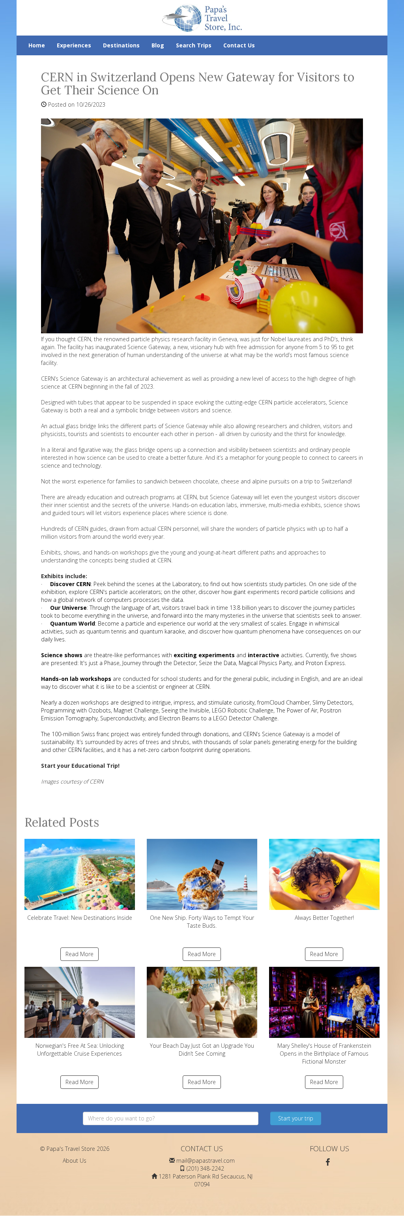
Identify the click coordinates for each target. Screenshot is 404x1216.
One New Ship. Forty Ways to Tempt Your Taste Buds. (202, 921)
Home (36, 45)
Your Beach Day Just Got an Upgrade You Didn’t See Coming (202, 1049)
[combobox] (170, 1118)
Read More (79, 954)
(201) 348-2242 (205, 1168)
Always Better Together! (324, 917)
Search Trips (193, 45)
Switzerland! (337, 481)
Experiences (74, 45)
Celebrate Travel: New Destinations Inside (79, 917)
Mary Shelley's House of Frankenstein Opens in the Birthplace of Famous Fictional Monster (324, 1053)
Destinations (121, 45)
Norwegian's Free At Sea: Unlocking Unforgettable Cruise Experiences (80, 1049)
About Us (74, 1160)
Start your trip (295, 1118)
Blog (158, 45)
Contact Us (239, 45)
